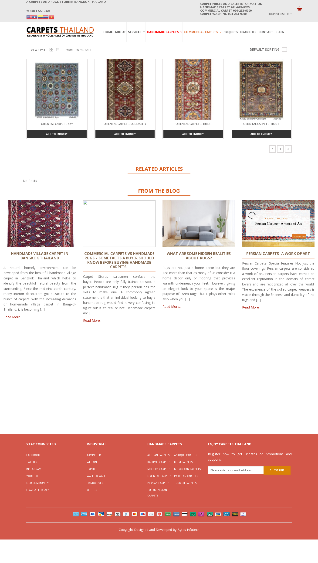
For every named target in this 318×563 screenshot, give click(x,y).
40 (83, 49)
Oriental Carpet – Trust (261, 124)
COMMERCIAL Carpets (201, 32)
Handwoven (95, 483)
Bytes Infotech (188, 529)
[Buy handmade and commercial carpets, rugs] (60, 32)
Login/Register (278, 14)
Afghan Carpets (158, 455)
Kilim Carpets (183, 462)
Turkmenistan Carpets (157, 492)
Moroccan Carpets (187, 469)
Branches (248, 32)
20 (77, 49)
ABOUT (120, 32)
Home (108, 32)
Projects (230, 32)
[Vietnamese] (51, 17)
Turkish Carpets (185, 483)
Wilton (92, 462)
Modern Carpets (158, 469)
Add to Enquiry (57, 134)
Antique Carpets (185, 455)
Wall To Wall (96, 476)
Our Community (37, 483)
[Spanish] (40, 17)
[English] (29, 17)
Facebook (33, 455)
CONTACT (265, 32)
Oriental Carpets (159, 476)
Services (135, 32)
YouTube (32, 476)
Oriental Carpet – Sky (57, 124)
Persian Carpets (158, 483)
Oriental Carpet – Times (193, 124)
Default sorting (265, 49)
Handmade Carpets (163, 32)
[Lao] (34, 17)
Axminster (94, 455)
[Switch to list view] (57, 50)
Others (92, 490)
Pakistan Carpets (186, 476)
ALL (89, 49)
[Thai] (46, 17)
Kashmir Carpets (158, 462)
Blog (279, 32)
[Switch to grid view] (51, 50)
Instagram (33, 469)
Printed (92, 469)
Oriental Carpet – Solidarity (125, 124)
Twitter (31, 462)
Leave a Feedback (37, 490)
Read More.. (12, 317)
